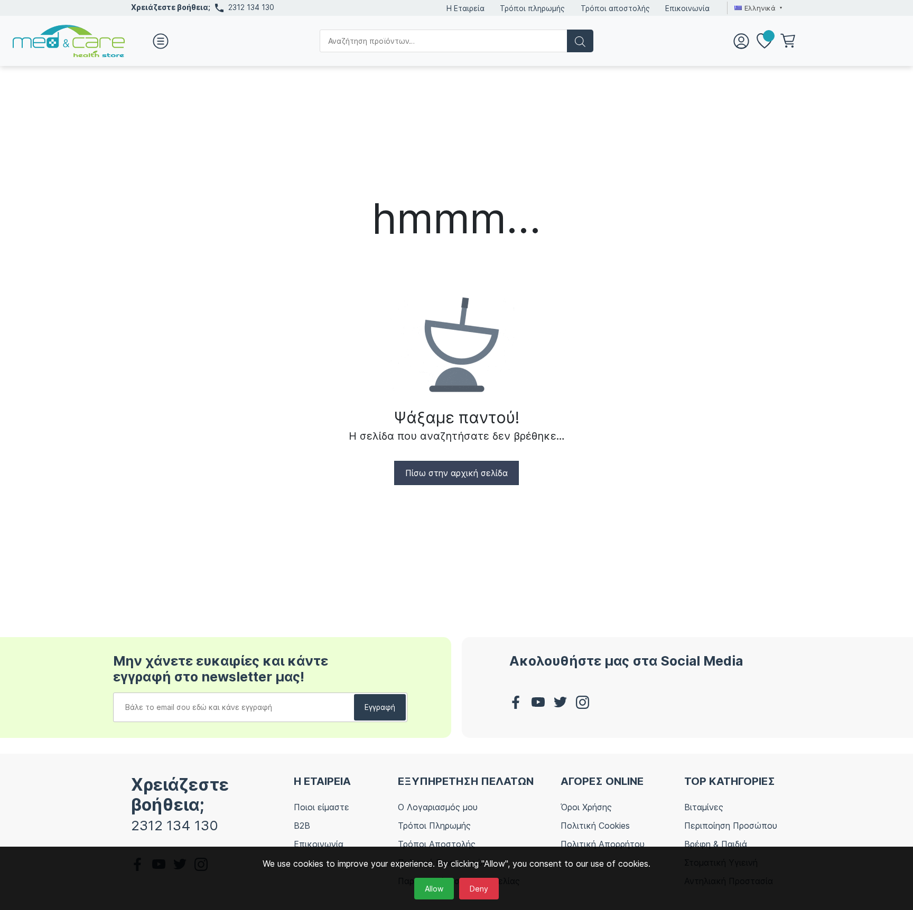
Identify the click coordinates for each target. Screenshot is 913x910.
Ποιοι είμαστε (321, 807)
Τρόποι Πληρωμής (434, 825)
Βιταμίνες (703, 807)
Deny (479, 888)
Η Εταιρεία (465, 8)
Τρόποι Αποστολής (437, 844)
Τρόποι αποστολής (615, 8)
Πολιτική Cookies (595, 825)
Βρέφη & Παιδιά (715, 844)
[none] (757, 8)
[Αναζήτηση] (580, 41)
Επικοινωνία (687, 8)
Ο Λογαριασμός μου (438, 807)
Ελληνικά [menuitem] (760, 8)
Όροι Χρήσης (586, 807)
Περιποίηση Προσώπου (730, 825)
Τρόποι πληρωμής (532, 8)
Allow (434, 888)
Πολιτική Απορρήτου (603, 844)
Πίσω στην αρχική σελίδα (456, 473)
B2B (302, 825)
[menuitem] (757, 8)
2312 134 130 (251, 7)
